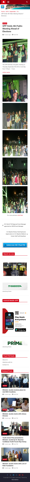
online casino (6, 72)
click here (20, 215)
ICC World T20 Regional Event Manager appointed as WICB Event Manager (15, 225)
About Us (5, 360)
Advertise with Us (7, 362)
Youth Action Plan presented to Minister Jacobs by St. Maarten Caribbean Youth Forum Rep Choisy (14, 440)
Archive (5, 23)
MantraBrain (15, 479)
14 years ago (7, 394)
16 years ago (7, 34)
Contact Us (5, 365)
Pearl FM (15, 34)
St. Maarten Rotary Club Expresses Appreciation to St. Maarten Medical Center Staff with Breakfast (16, 234)
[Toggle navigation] (8, 2)
